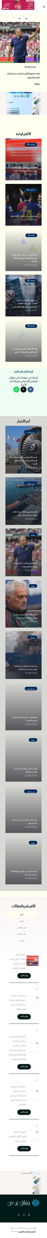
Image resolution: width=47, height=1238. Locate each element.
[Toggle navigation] (44, 7)
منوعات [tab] (22, 940)
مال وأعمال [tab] (21, 933)
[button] (26, 18)
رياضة (37, 83)
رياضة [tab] (22, 920)
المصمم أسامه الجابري (27, 1231)
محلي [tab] (22, 914)
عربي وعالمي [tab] (21, 927)
